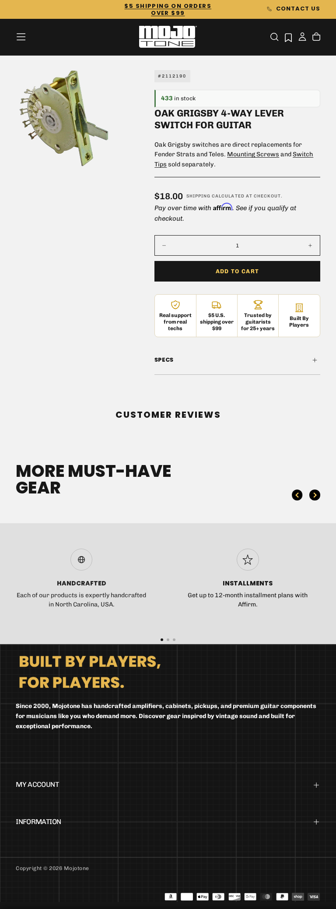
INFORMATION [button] (38, 821)
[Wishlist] (288, 37)
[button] (21, 37)
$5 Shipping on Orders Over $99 (167, 9)
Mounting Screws (253, 154)
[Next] (314, 495)
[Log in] (302, 37)
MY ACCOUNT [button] (37, 784)
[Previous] (297, 495)
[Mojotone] (90, 671)
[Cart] (316, 37)
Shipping (198, 196)
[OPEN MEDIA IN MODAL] (98, 152)
